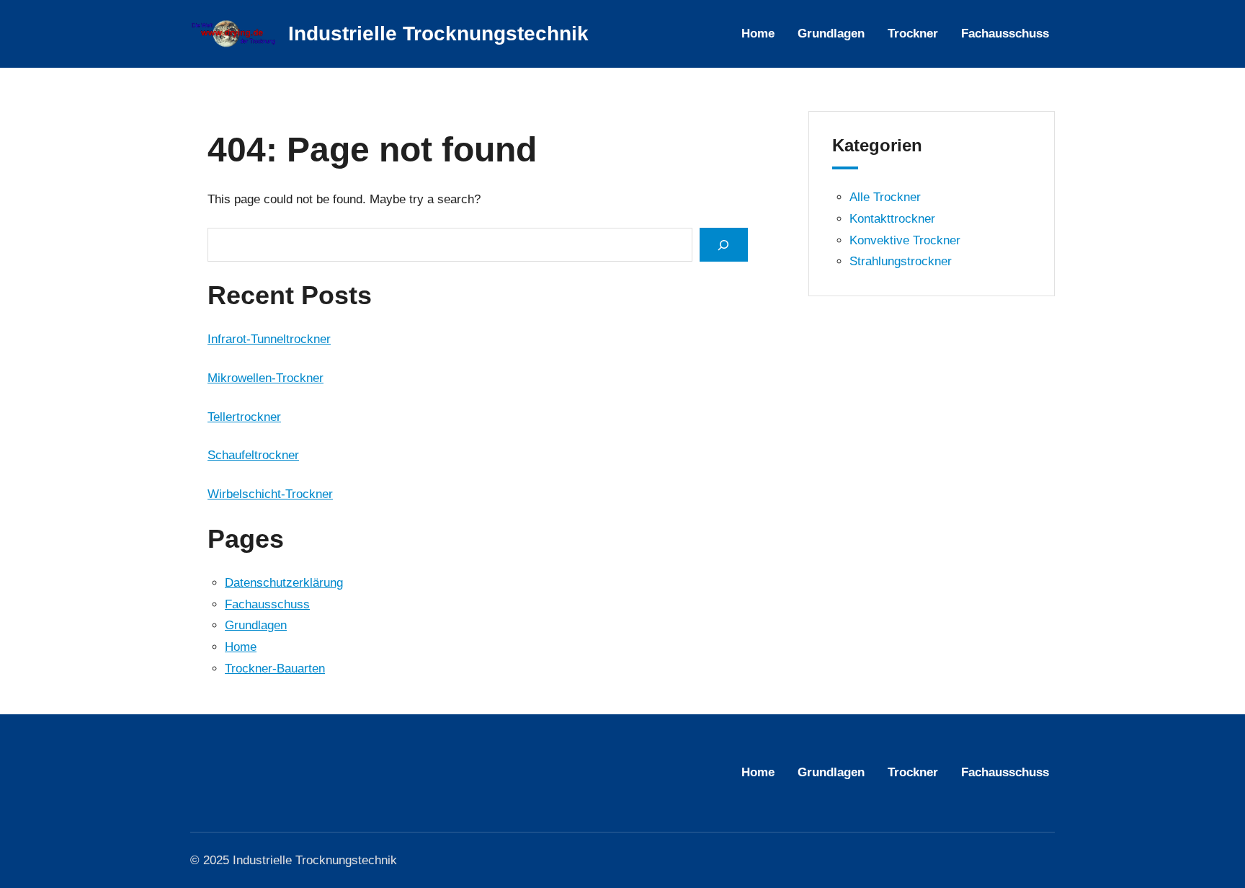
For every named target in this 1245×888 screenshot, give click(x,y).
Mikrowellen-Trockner (265, 378)
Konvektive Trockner (904, 240)
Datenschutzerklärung (284, 583)
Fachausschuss (267, 604)
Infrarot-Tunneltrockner (269, 339)
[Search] (723, 245)
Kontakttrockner (892, 219)
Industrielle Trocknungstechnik (438, 33)
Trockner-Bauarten (275, 668)
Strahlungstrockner (900, 261)
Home (240, 647)
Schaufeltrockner (253, 455)
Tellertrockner (244, 417)
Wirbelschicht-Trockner (270, 494)
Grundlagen (256, 625)
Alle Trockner (885, 197)
